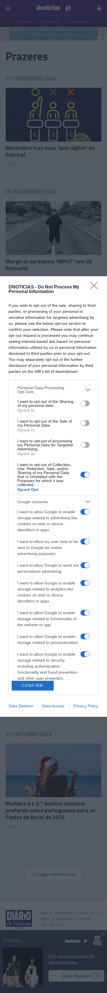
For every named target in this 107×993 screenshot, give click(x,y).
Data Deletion (21, 706)
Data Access (53, 706)
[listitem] (53, 390)
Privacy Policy (85, 706)
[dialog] (53, 496)
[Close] (95, 287)
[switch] (85, 403)
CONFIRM (32, 685)
